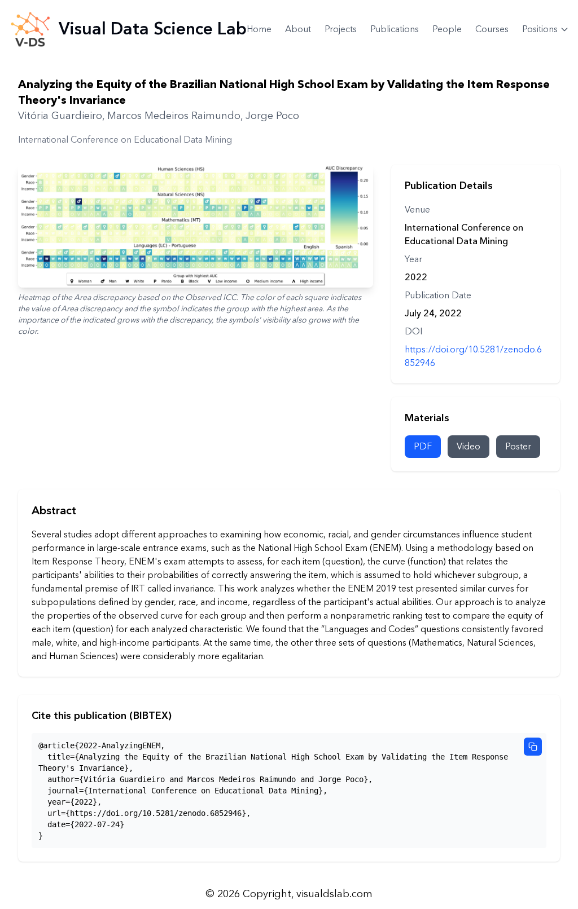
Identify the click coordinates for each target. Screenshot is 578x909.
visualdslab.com (334, 894)
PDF (423, 446)
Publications (394, 29)
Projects (341, 29)
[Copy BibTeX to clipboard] (533, 747)
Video (468, 446)
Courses (492, 29)
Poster (518, 446)
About (298, 29)
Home (259, 29)
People (447, 29)
